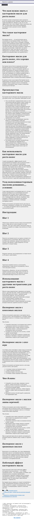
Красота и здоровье (7, 2)
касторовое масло (12, 490)
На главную (17, 517)
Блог (5, 490)
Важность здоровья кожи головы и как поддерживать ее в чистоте (13, 495)
